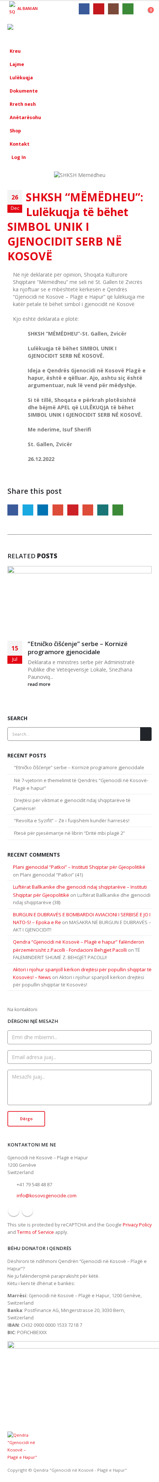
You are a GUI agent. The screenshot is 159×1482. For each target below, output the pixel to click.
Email (87, 509)
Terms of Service (35, 1232)
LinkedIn (42, 509)
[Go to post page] (79, 602)
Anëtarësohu (25, 117)
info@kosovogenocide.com (47, 1196)
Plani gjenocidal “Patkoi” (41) (51, 874)
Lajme (17, 64)
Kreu (15, 51)
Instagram (27, 1210)
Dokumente (24, 91)
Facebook (12, 509)
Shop (15, 131)
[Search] (146, 733)
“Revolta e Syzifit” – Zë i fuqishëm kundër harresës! (71, 820)
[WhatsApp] (127, 8)
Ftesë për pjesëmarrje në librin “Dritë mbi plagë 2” (69, 833)
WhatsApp (117, 509)
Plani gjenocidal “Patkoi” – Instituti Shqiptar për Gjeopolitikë (79, 867)
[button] (147, 30)
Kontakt (20, 144)
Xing (102, 509)
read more (39, 684)
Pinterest (72, 509)
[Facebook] (84, 8)
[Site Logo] (27, 30)
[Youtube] (98, 8)
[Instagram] (113, 8)
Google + (58, 509)
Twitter (28, 509)
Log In (18, 157)
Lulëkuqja (21, 77)
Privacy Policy (137, 1225)
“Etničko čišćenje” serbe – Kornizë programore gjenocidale (78, 647)
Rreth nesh (23, 104)
